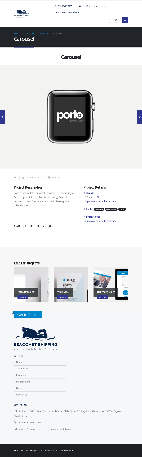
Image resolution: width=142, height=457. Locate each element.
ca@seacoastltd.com (68, 12)
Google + (44, 225)
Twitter (31, 225)
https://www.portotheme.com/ (100, 221)
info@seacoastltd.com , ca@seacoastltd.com (48, 429)
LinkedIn (37, 225)
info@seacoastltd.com (93, 6)
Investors (21, 375)
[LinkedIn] (116, 19)
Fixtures (20, 388)
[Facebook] (109, 19)
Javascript (111, 209)
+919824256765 (64, 6)
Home (19, 362)
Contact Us (21, 394)
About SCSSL (23, 368)
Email (50, 225)
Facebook (25, 225)
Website (56, 177)
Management (23, 381)
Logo (122, 209)
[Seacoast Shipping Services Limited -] (34, 14)
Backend (99, 209)
